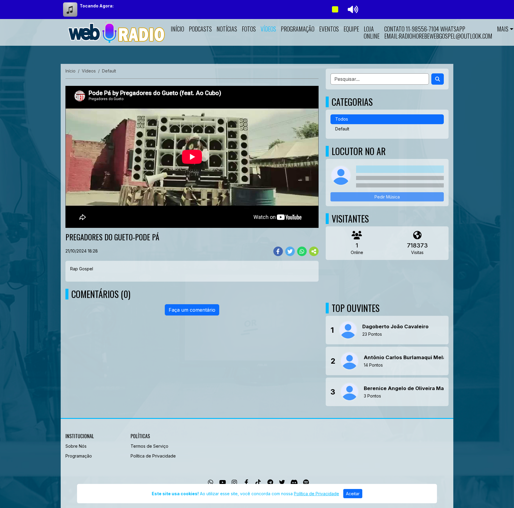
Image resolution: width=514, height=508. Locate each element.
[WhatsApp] (210, 482)
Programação (297, 28)
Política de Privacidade (153, 455)
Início (177, 28)
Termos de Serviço (149, 446)
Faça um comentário (192, 310)
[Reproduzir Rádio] (335, 9)
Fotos (249, 28)
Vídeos (268, 28)
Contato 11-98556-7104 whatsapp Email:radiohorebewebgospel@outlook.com (438, 32)
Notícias (227, 28)
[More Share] (314, 251)
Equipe (351, 28)
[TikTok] (258, 482)
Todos (341, 119)
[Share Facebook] (278, 251)
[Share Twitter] (290, 251)
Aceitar (353, 493)
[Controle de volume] (352, 9)
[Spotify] (306, 482)
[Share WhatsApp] (302, 251)
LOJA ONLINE (372, 32)
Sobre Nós (76, 446)
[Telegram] (270, 482)
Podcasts (200, 28)
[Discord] (294, 482)
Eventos (329, 28)
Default (342, 128)
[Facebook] (246, 482)
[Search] (437, 79)
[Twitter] (282, 482)
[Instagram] (234, 482)
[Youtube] (222, 482)
